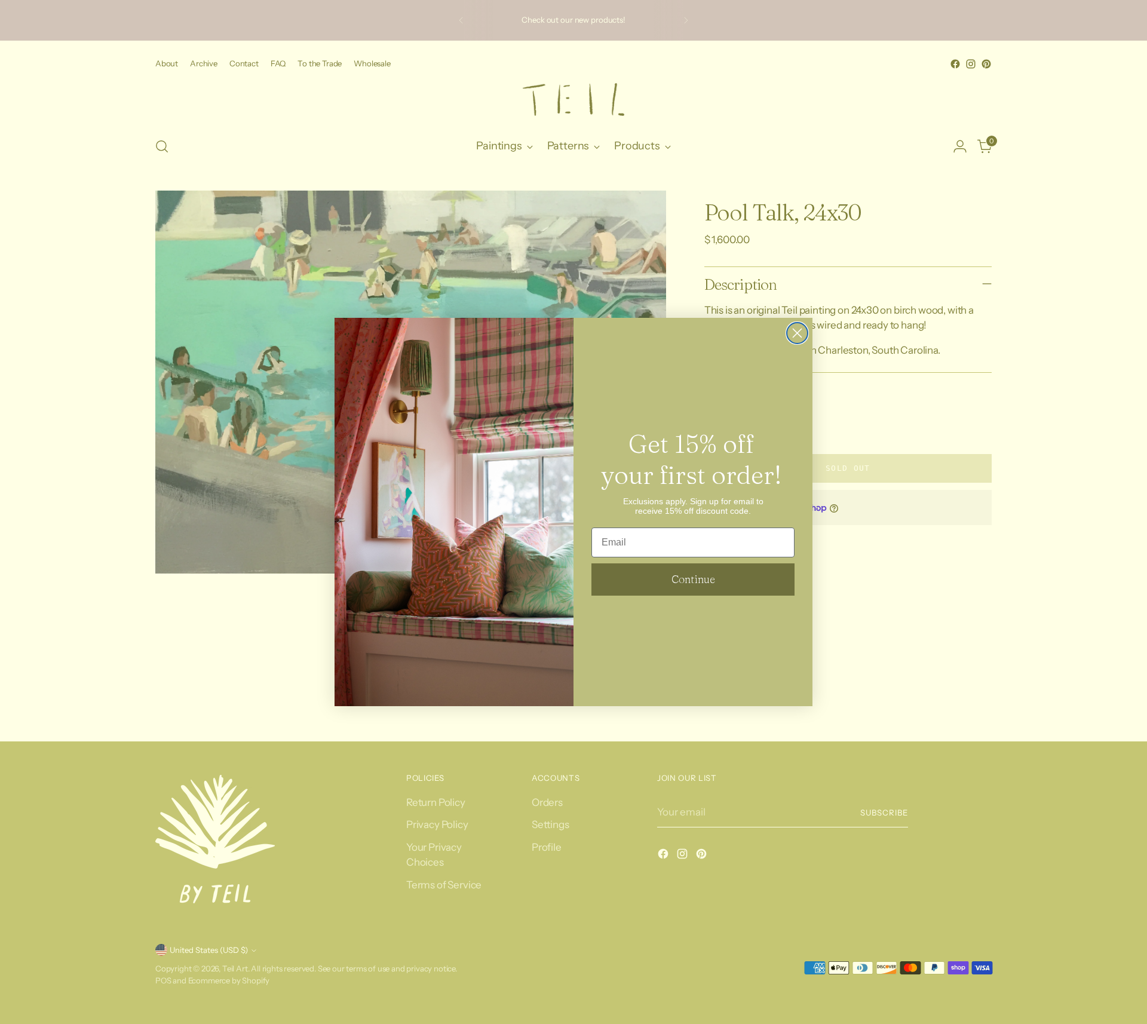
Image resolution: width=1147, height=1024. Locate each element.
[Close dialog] (797, 333)
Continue (693, 579)
